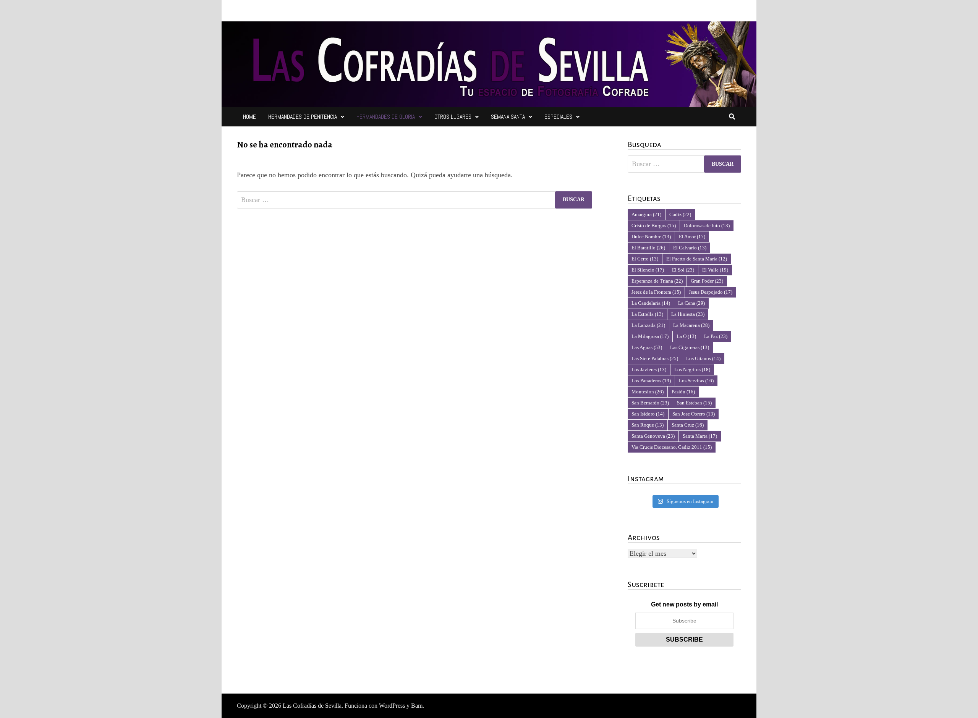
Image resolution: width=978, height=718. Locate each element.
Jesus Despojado (710, 292)
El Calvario (689, 248)
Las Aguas (646, 347)
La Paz (715, 336)
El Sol (683, 270)
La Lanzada (648, 325)
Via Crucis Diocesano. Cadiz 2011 (671, 447)
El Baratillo (648, 248)
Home (249, 117)
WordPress (392, 705)
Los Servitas (696, 380)
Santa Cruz (688, 425)
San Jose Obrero (693, 414)
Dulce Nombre (651, 236)
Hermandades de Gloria (385, 117)
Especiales (558, 117)
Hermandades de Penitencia (302, 117)
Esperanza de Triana (657, 281)
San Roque (647, 425)
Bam (417, 705)
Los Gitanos (703, 358)
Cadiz (680, 214)
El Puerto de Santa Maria (696, 259)
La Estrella (647, 314)
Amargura (646, 214)
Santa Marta (700, 436)
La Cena (691, 303)
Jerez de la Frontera (656, 292)
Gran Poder (707, 281)
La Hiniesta (687, 314)
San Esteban (694, 403)
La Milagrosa (650, 336)
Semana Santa (508, 117)
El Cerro (644, 259)
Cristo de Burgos (653, 225)
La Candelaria (650, 303)
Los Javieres (648, 369)
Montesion (647, 392)
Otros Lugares (452, 117)
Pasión (683, 392)
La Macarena (691, 325)
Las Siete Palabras (654, 358)
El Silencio (647, 270)
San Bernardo (650, 403)
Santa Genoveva (653, 436)
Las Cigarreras (689, 347)
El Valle (715, 270)
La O (686, 336)
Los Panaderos (651, 380)
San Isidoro (647, 414)
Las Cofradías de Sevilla (312, 705)
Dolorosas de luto (707, 225)
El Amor (692, 236)
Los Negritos (692, 369)
